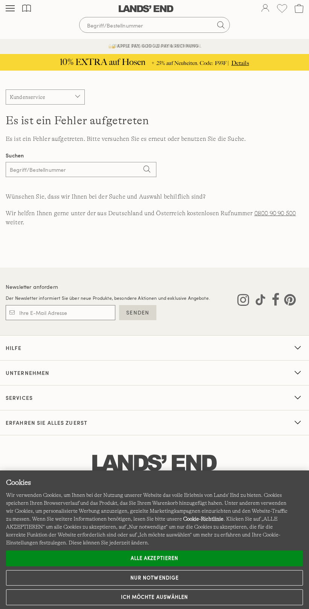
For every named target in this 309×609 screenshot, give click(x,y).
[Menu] (10, 8)
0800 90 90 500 (275, 213)
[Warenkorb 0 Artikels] (299, 8)
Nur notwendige (154, 577)
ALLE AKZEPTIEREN (154, 558)
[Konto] (265, 9)
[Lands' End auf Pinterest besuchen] (288, 301)
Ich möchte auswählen (154, 597)
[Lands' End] (146, 8)
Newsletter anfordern (32, 286)
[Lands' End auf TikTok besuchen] (258, 301)
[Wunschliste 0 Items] (282, 8)
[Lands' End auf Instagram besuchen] (243, 301)
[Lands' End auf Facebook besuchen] (273, 301)
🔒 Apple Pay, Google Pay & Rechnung (155, 46)
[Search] (147, 170)
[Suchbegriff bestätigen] (221, 25)
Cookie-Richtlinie (203, 519)
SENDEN (137, 312)
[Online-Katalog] (26, 8)
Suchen (15, 155)
